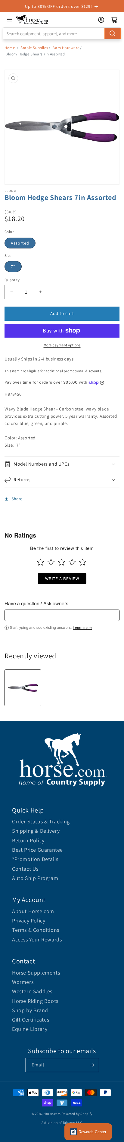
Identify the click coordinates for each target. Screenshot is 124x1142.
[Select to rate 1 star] (40, 562)
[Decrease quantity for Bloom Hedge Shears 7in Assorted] (11, 292)
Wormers (22, 981)
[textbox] (62, 615)
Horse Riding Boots (35, 1000)
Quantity (12, 279)
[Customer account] (101, 20)
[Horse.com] (32, 20)
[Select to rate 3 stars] (61, 562)
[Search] (112, 33)
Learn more (82, 627)
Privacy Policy (28, 920)
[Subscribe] (92, 1065)
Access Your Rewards (37, 939)
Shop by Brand (30, 1010)
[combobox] (62, 33)
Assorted (20, 243)
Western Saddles (32, 991)
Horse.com (52, 1114)
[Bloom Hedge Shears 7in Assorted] (23, 688)
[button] (62, 464)
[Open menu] (9, 19)
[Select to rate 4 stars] (72, 562)
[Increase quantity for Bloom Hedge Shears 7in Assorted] (40, 292)
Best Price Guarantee (37, 849)
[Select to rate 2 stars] (51, 562)
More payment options (62, 345)
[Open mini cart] (114, 20)
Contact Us (25, 868)
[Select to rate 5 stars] (82, 562)
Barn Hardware (65, 47)
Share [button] (17, 498)
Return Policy (28, 840)
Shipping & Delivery (36, 830)
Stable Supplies (34, 47)
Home (10, 47)
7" (13, 266)
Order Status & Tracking (41, 821)
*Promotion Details (35, 859)
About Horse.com (33, 911)
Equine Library (29, 1028)
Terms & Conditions (35, 929)
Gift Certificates (30, 1019)
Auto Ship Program (35, 878)
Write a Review (62, 578)
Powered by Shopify (77, 1114)
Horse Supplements (36, 972)
